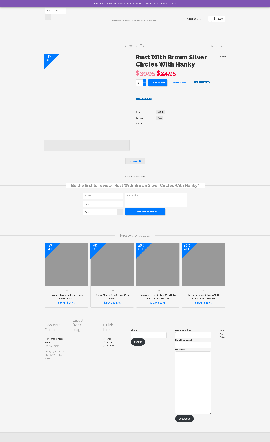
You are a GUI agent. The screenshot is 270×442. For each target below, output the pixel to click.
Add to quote (203, 82)
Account (192, 18)
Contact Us (184, 418)
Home (128, 46)
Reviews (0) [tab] (135, 161)
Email (183, 340)
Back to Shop (216, 46)
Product (110, 346)
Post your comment (146, 211)
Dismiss (172, 3)
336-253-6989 (222, 333)
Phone (134, 330)
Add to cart (159, 82)
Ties (143, 46)
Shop (108, 339)
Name (183, 330)
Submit (138, 342)
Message (180, 349)
